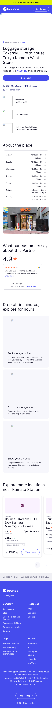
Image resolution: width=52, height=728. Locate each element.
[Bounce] (11, 9)
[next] (46, 565)
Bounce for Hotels (11, 627)
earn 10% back (33, 2)
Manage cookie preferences (10, 652)
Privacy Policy (9, 647)
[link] (41, 9)
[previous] (37, 565)
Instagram (32, 651)
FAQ (30, 609)
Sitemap (32, 617)
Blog (5, 613)
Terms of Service (11, 643)
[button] (26, 78)
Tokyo (23, 42)
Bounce (6, 577)
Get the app (8, 609)
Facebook (32, 643)
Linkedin (32, 659)
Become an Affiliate (12, 623)
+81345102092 (29, 684)
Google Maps (31, 286)
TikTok (31, 655)
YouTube (32, 663)
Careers (6, 631)
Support (32, 613)
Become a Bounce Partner (11, 618)
